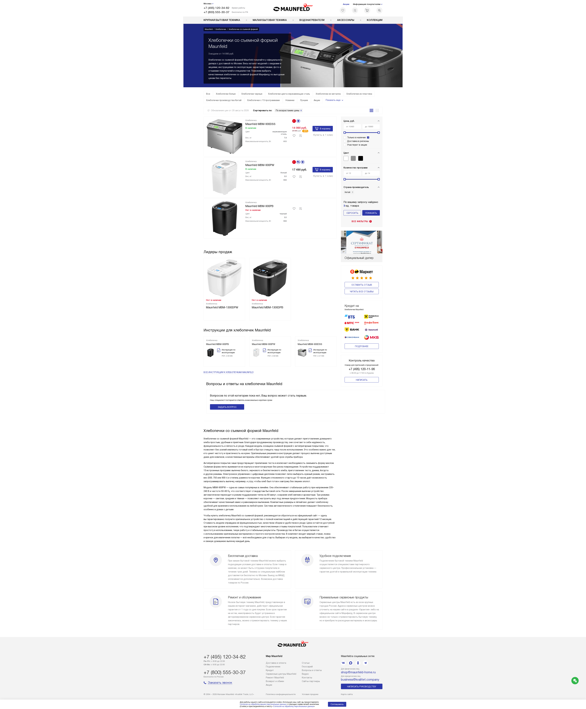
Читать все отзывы (362, 291)
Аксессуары (345, 20)
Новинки (290, 100)
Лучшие (304, 100)
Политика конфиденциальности (281, 694)
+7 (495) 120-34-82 (216, 7)
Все (208, 94)
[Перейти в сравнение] (355, 10)
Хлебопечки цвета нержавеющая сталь (289, 94)
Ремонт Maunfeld (275, 677)
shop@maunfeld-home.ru (358, 672)
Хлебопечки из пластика (359, 94)
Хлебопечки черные (251, 94)
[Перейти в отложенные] (343, 10)
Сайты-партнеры (311, 681)
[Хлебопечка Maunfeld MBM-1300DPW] (224, 277)
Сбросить (352, 213)
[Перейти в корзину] (367, 10)
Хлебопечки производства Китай (223, 100)
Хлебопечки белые (226, 94)
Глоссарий (307, 666)
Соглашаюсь (337, 704)
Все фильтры (361, 221)
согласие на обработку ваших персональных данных (263, 704)
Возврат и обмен (275, 681)
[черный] (360, 158)
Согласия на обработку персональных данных (293, 706)
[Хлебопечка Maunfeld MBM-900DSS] (224, 136)
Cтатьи (305, 663)
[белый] (346, 158)
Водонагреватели (311, 20)
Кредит (270, 670)
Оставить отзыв (361, 285)
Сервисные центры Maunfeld (281, 674)
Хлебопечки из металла (328, 94)
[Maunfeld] (293, 8)
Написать (361, 380)
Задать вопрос (227, 407)
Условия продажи (310, 694)
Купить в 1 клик (323, 135)
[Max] (350, 662)
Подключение (273, 666)
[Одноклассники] (358, 662)
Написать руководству (361, 686)
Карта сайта (347, 694)
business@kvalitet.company (360, 679)
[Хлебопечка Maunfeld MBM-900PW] (224, 177)
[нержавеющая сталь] (353, 158)
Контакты (307, 677)
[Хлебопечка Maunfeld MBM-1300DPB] (270, 277)
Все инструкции (229, 372)
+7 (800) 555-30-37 (216, 12)
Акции (346, 4)
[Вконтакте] (343, 662)
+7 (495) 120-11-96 (362, 369)
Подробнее (361, 346)
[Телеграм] (365, 662)
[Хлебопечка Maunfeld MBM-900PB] (224, 218)
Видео (305, 674)
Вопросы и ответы (312, 670)
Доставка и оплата (276, 663)
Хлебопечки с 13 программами (263, 100)
